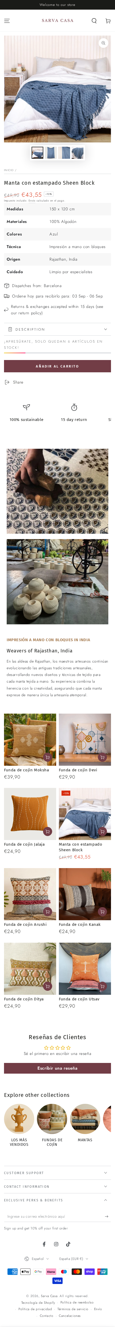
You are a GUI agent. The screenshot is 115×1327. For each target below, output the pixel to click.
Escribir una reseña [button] (57, 1068)
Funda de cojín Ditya (24, 999)
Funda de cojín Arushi (25, 924)
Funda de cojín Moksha (26, 770)
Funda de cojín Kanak (80, 924)
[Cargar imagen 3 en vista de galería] (64, 153)
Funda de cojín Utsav (79, 999)
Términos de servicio (73, 1309)
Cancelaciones (70, 1316)
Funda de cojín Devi (78, 770)
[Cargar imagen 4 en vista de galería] (77, 153)
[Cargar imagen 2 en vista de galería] (51, 153)
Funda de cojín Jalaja (24, 844)
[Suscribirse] (108, 1216)
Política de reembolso (77, 1302)
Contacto (46, 1316)
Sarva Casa (49, 1296)
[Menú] (7, 20)
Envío (32, 201)
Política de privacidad (35, 1309)
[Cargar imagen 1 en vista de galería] (37, 153)
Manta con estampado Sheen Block (80, 847)
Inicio (9, 170)
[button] (94, 20)
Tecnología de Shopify (38, 1303)
